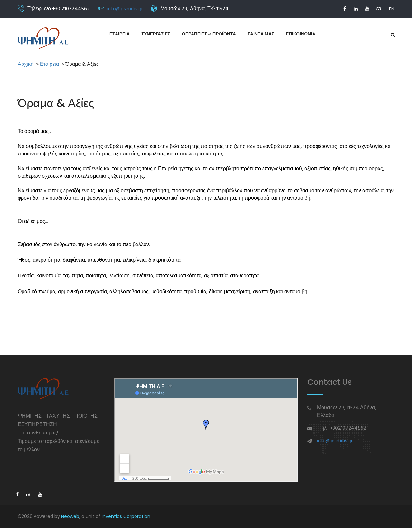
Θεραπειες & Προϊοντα (209, 34)
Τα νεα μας (261, 34)
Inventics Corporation (126, 516)
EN (391, 9)
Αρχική (25, 64)
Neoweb (70, 516)
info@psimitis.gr (125, 9)
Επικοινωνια (300, 34)
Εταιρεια (119, 34)
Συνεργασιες (155, 34)
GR (378, 9)
